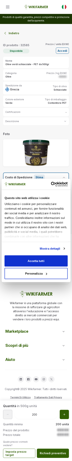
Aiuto (10, 359)
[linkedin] (21, 379)
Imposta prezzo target (16, 453)
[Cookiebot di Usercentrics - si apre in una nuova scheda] (51, 184)
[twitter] (51, 379)
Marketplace (16, 331)
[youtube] (36, 379)
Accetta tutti (36, 260)
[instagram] (44, 379)
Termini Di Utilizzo (20, 397)
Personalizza (34, 273)
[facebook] (28, 379)
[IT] (64, 7)
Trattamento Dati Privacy (48, 397)
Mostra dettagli (50, 248)
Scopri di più (16, 345)
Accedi (62, 50)
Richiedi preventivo (53, 453)
